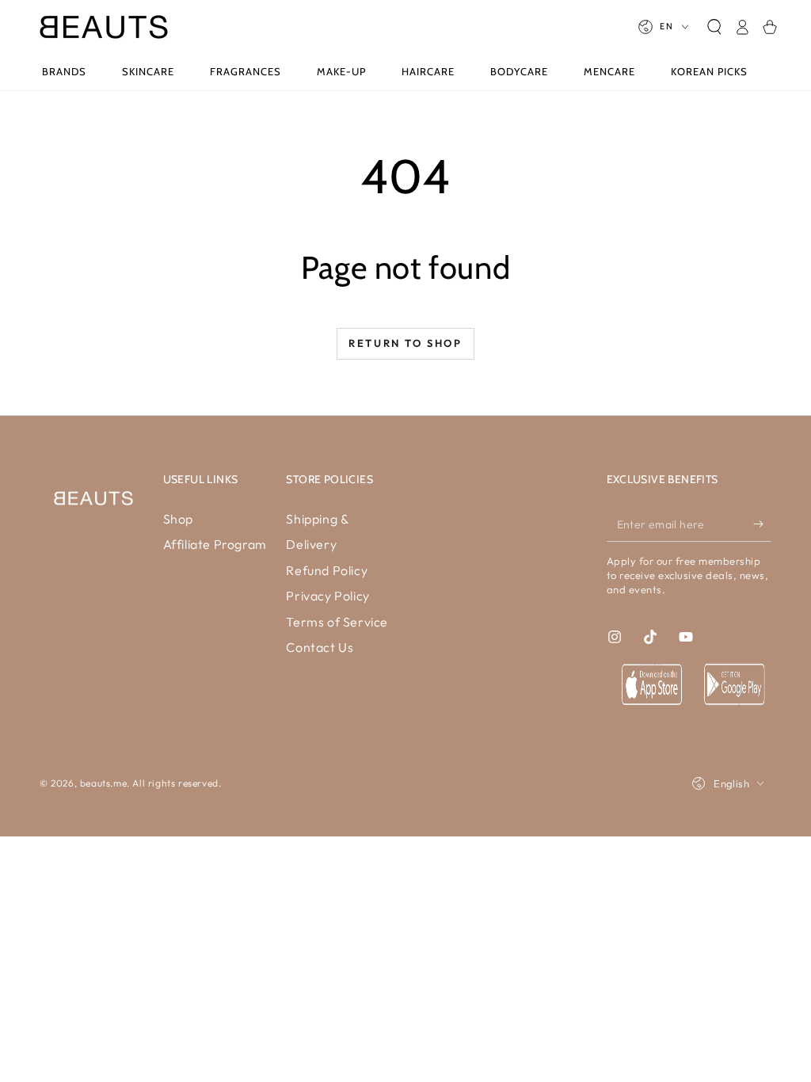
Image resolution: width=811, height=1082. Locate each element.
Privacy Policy (327, 596)
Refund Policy (326, 570)
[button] (714, 27)
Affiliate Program (215, 544)
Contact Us (319, 647)
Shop (178, 519)
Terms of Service (337, 622)
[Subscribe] (762, 523)
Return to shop (405, 343)
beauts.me (103, 783)
